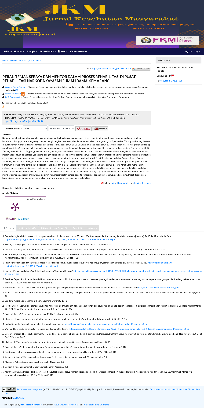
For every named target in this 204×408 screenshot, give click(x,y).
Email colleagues (142, 183)
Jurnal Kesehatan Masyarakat (30, 389)
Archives (13, 60)
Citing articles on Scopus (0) (54, 228)
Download (123, 183)
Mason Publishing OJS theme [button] (96, 404)
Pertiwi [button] (38, 60)
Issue (63, 51)
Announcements (79, 51)
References (9, 228)
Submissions (48, 51)
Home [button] (5, 60)
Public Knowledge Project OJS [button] (67, 404)
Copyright (77, 228)
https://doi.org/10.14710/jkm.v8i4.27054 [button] (23, 121)
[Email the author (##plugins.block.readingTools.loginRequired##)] (16, 90)
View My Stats (18, 398)
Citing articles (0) (27, 228)
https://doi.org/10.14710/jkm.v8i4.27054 (111, 68)
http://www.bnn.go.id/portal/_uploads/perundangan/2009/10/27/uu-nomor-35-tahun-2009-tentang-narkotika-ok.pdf (60, 239)
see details (23, 218)
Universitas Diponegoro (31, 404)
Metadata (92, 228)
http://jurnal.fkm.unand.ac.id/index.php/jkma (158, 287)
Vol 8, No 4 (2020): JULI (170, 80)
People (32, 51)
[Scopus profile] (23, 93)
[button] (3, 106)
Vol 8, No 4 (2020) (26, 60)
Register (188, 51)
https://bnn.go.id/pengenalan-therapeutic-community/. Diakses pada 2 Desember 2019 (106, 324)
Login (197, 51)
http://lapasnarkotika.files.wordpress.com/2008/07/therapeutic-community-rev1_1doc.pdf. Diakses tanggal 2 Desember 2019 (129, 328)
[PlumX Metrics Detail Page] (15, 206)
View (114, 183)
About (19, 51)
